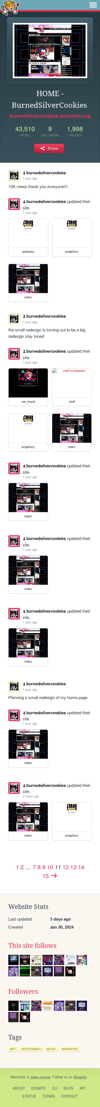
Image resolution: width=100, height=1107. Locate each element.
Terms (48, 1096)
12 (65, 867)
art (13, 1049)
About (18, 1088)
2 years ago (31, 796)
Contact (69, 1096)
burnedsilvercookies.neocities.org (50, 115)
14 (81, 867)
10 (50, 867)
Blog (68, 1088)
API (82, 1088)
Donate (38, 1088)
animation (70, 1049)
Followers (23, 991)
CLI (55, 1088)
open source (40, 1076)
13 (73, 867)
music (51, 1049)
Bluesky (80, 1076)
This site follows (32, 945)
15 (45, 875)
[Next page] (54, 875)
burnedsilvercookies (46, 173)
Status (29, 1096)
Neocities (18, 1076)
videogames (31, 1049)
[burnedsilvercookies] (14, 204)
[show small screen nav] (93, 5)
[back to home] (10, 7)
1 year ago (30, 178)
